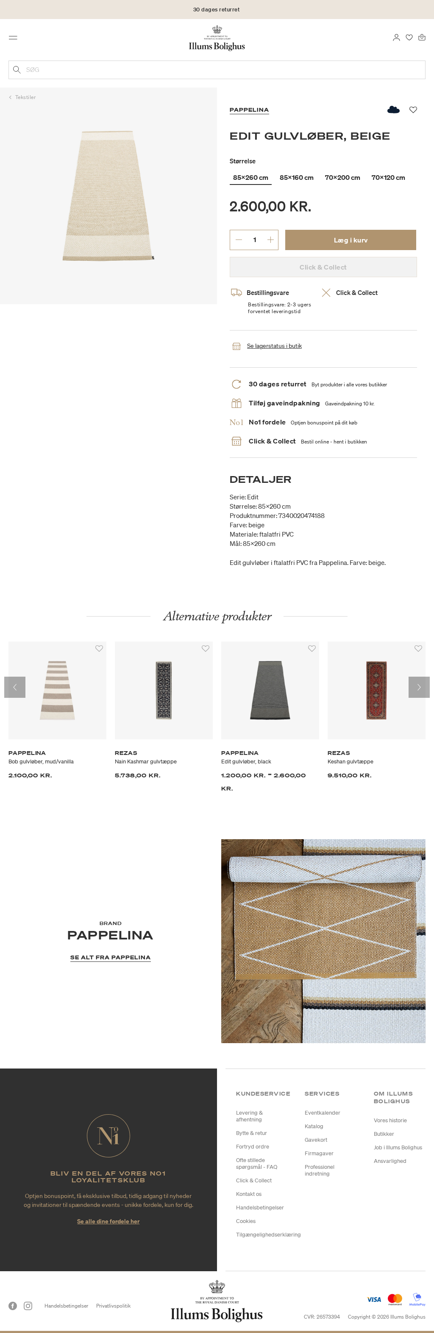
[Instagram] (28, 1306)
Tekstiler (25, 97)
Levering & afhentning (249, 1116)
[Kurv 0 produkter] (422, 37)
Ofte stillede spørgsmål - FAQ (256, 1164)
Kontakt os (249, 1194)
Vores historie (390, 1120)
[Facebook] (12, 1306)
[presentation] (14, 687)
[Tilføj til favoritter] (99, 649)
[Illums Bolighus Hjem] (217, 37)
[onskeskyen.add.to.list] (394, 109)
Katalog (314, 1126)
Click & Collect (254, 1180)
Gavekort (316, 1139)
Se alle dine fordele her (108, 1221)
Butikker (384, 1133)
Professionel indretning (319, 1170)
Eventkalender (322, 1112)
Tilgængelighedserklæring (268, 1234)
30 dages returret (216, 9)
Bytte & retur (251, 1133)
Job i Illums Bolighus (398, 1147)
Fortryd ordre (252, 1146)
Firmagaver (319, 1153)
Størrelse (243, 161)
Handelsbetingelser (260, 1207)
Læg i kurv (351, 240)
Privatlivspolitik (113, 1305)
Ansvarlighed (390, 1161)
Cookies (246, 1221)
